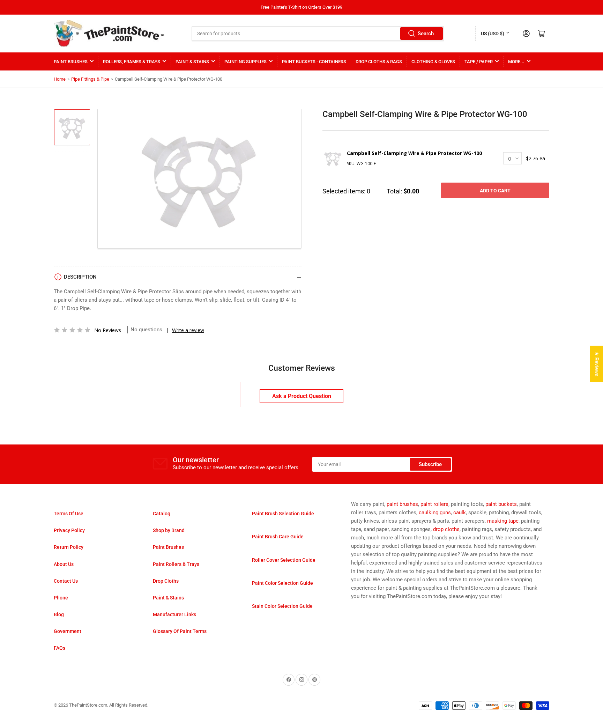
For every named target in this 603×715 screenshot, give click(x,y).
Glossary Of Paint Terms (180, 631)
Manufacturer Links (174, 614)
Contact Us (66, 581)
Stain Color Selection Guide (282, 606)
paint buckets (501, 504)
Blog (59, 614)
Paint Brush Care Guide (278, 536)
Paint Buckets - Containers (314, 61)
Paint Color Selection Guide (282, 583)
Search (426, 33)
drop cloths (446, 529)
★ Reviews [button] (597, 364)
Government (67, 631)
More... (516, 61)
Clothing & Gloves (433, 61)
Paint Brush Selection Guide (283, 513)
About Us (64, 564)
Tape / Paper (478, 61)
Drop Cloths (166, 581)
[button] (72, 330)
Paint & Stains (192, 61)
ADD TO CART (495, 190)
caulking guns (435, 512)
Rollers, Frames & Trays (131, 61)
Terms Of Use (68, 513)
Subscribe (430, 464)
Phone (61, 597)
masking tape (503, 521)
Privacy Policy (69, 530)
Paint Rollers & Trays (176, 564)
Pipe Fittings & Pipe (90, 79)
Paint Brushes (71, 61)
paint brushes (402, 504)
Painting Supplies (245, 61)
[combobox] (318, 33)
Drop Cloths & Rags (379, 61)
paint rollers (434, 504)
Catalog (161, 513)
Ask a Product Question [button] (301, 396)
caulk (459, 512)
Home (60, 79)
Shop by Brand (169, 530)
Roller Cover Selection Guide (283, 560)
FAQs (59, 648)
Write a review (188, 330)
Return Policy (68, 547)
